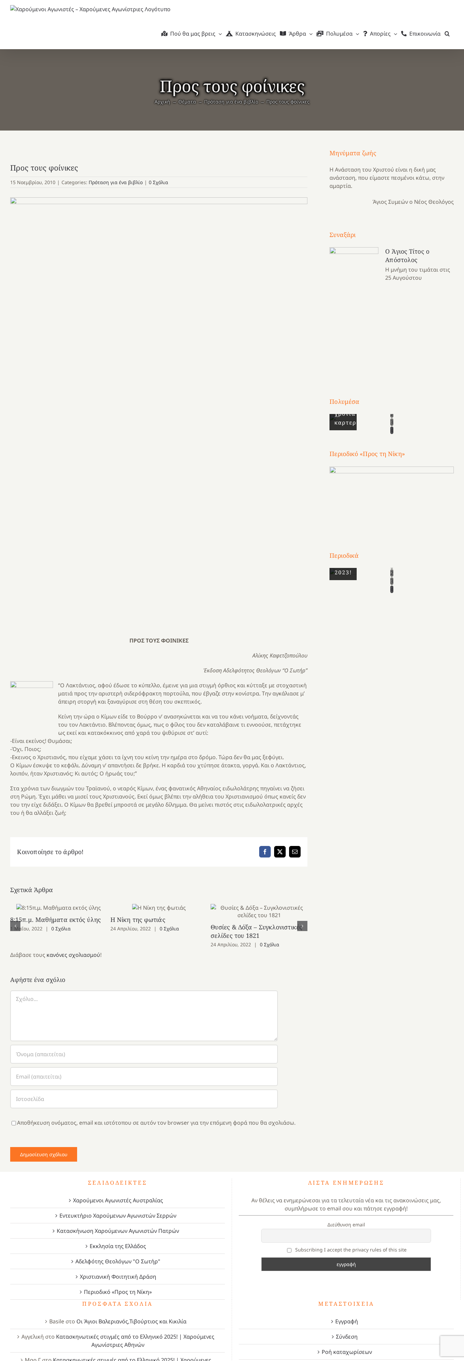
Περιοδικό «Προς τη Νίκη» (118, 1292)
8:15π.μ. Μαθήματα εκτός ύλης (58, 907)
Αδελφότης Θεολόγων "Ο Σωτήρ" (117, 1261)
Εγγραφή (346, 1321)
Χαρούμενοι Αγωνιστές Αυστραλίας (118, 1200)
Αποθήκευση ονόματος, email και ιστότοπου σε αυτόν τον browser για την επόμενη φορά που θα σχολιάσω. (156, 1122)
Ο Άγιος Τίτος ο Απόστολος (407, 255)
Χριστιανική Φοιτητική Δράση (118, 1276)
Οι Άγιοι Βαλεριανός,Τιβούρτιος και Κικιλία (131, 1321)
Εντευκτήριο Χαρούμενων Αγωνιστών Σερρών (117, 1215)
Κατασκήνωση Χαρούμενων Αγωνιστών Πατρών (118, 1231)
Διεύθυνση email (346, 1224)
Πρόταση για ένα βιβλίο (116, 182)
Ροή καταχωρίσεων (347, 1352)
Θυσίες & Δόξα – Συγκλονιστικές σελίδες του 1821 (259, 911)
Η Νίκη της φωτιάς (158, 907)
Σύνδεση (347, 1336)
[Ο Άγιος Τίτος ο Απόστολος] (353, 309)
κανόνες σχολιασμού (73, 955)
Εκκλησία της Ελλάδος (118, 1246)
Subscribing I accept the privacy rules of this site (350, 1249)
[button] (447, 33)
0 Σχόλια (158, 182)
